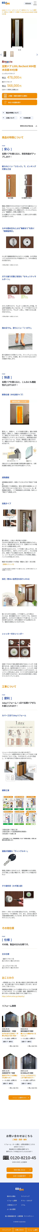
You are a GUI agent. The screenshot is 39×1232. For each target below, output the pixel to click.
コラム (23, 1205)
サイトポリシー (29, 1216)
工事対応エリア (12, 1205)
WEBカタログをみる (26, 126)
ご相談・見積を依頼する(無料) (17, 96)
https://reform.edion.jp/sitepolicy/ (13, 996)
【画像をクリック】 (8, 564)
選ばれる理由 (11, 1196)
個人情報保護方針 (10, 1216)
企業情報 (20, 1216)
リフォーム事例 (12, 1200)
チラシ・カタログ (26, 1200)
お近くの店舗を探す (14, 102)
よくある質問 (11, 1209)
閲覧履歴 (28, 3)
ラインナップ (25, 1196)
